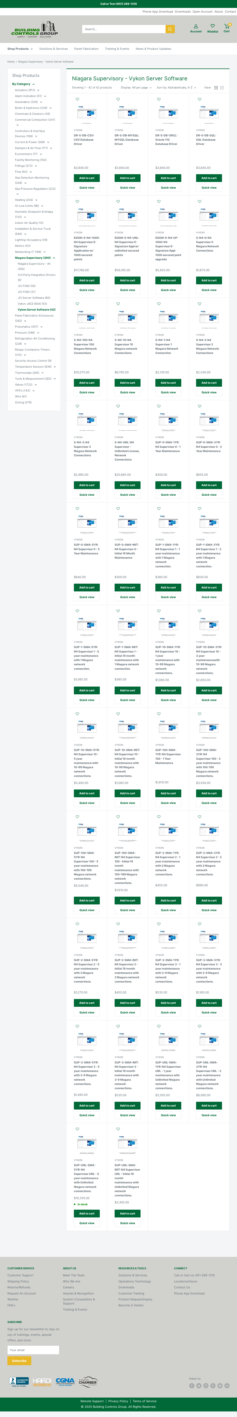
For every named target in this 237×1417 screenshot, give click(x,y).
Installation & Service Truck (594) (33, 231)
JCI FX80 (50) (27, 286)
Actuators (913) (25, 90)
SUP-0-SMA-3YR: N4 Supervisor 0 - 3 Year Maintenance (209, 447)
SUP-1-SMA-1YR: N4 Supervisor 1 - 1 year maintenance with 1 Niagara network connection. (167, 555)
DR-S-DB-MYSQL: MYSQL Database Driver (127, 140)
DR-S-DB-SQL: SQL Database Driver (206, 140)
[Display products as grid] (216, 87)
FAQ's (11, 1305)
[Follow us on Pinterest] (213, 1385)
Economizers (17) (26, 154)
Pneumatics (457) (27, 326)
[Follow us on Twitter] (198, 1385)
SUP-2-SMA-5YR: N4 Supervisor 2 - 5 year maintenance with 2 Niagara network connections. (86, 970)
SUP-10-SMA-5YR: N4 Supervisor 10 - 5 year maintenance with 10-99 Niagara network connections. (87, 763)
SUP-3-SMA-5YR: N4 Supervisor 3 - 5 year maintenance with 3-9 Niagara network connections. (87, 1073)
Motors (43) (23, 245)
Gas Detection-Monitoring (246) (32, 180)
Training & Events (117, 49)
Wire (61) (21, 396)
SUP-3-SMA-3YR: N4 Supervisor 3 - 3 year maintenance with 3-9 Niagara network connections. (209, 970)
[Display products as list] (222, 87)
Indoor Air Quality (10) (29, 223)
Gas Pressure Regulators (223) (35, 188)
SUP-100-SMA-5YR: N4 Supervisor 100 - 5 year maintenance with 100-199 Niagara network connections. (86, 866)
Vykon (78, 130)
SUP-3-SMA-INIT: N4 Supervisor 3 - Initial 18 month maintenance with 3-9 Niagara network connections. (127, 1075)
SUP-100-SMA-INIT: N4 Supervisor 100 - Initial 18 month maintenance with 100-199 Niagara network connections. (127, 868)
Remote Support (92, 1401)
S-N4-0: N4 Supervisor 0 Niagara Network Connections (207, 244)
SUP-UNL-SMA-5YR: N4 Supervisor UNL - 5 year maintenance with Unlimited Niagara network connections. (86, 1178)
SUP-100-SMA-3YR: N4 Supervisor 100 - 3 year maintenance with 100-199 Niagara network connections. (208, 763)
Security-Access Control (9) (33, 360)
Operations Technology (134, 1281)
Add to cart (86, 178)
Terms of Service (144, 1401)
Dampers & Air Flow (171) (32, 148)
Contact (230, 11)
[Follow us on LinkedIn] (227, 1385)
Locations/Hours (185, 1281)
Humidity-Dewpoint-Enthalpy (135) (34, 214)
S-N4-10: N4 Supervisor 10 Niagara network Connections (126, 346)
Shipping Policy (18, 1281)
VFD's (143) (23, 390)
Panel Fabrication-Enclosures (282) (34, 318)
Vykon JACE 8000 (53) (32, 303)
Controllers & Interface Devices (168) (30, 133)
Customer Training (131, 1293)
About (218, 11)
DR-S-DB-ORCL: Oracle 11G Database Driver (166, 140)
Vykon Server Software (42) (37, 309)
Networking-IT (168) (28, 252)
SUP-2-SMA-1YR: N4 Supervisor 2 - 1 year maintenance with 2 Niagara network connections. (167, 863)
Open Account (203, 11)
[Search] (170, 29)
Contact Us (182, 1287)
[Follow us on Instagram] (205, 1385)
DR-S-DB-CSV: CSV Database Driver (84, 140)
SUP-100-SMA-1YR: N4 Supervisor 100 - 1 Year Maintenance (168, 756)
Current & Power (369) (30, 142)
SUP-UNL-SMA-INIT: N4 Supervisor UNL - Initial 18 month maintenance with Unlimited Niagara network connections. (127, 1180)
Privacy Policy (118, 1401)
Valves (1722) (24, 384)
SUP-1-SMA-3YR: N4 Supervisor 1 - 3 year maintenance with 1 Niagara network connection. (208, 555)
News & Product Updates (153, 49)
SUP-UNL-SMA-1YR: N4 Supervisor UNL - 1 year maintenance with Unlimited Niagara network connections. (168, 1075)
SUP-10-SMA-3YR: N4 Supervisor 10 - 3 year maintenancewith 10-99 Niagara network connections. (209, 660)
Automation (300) (27, 102)
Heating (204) (24, 200)
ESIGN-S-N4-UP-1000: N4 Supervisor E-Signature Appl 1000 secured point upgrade (168, 248)
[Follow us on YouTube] (220, 1385)
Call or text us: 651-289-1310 (194, 1275)
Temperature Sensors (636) (33, 366)
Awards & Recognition (78, 1293)
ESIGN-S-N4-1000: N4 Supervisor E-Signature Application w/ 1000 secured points (86, 248)
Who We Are (71, 1281)
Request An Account (21, 1293)
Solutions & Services (53, 49)
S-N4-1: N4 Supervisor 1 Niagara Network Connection (166, 346)
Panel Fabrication (86, 49)
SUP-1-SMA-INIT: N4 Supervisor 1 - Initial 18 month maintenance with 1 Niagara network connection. (127, 657)
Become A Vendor (131, 1305)
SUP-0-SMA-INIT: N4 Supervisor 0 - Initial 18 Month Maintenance (126, 551)
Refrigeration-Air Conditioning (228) (35, 341)
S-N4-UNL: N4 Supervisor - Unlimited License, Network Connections (127, 451)
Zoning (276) (23, 402)
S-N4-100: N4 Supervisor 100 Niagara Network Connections (85, 346)
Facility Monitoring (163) (31, 160)
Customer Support (20, 1275)
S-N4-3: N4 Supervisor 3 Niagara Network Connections (85, 449)
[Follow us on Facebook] (191, 1385)
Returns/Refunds (18, 1287)
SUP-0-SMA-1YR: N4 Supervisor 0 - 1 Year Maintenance (168, 447)
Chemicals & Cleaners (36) (32, 114)
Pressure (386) (25, 332)
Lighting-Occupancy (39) (31, 240)
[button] (87, 101)
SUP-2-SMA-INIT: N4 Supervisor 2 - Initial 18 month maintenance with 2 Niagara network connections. (127, 970)
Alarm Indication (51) (28, 96)
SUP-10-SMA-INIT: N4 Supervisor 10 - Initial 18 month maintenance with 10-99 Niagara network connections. (127, 763)
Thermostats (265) (27, 372)
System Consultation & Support (79, 1301)
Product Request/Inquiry (135, 1299)
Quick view (86, 187)
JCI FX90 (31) (26, 292)
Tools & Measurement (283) (33, 378)
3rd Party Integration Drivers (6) (37, 277)
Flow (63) (21, 171)
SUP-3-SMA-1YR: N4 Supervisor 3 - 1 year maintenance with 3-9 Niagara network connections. (168, 970)
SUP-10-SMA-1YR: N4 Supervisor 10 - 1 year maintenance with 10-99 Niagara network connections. (168, 660)
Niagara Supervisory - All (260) (34, 266)
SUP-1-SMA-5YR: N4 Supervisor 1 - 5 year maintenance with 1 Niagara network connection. (86, 657)
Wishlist (12, 1299)
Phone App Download (158, 11)
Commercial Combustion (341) (35, 119)
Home (10, 61)
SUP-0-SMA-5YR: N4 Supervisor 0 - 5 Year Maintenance (87, 549)
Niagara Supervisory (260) (33, 258)
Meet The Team (74, 1275)
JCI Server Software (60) (34, 298)
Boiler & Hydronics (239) (31, 108)
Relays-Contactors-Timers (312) (32, 352)
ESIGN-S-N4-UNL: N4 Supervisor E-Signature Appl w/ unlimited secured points (127, 246)
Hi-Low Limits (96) (27, 206)
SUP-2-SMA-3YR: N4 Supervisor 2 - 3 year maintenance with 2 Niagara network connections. (209, 863)
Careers (68, 1287)
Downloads (183, 11)
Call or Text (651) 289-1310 (118, 4)
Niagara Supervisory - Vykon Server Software (46, 61)
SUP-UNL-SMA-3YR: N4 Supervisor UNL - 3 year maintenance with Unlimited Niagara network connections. (208, 1075)
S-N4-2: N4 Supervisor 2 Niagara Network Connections (207, 346)
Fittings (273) (24, 166)
